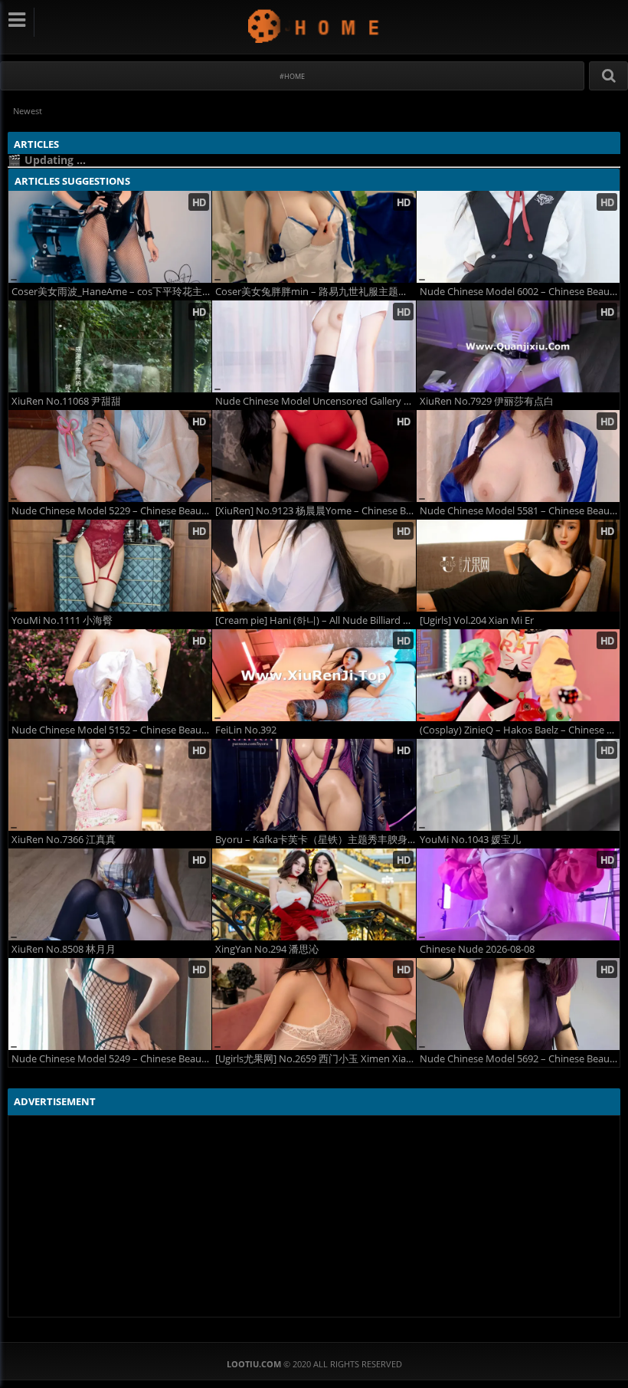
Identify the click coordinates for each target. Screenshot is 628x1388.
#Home (292, 76)
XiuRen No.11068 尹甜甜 (66, 401)
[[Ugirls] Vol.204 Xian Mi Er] (518, 566)
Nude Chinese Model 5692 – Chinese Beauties (520, 1058)
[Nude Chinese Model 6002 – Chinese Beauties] (518, 237)
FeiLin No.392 (245, 730)
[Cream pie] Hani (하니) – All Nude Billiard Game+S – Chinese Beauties (315, 620)
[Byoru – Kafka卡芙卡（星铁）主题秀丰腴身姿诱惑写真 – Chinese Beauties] (313, 785)
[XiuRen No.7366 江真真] (109, 785)
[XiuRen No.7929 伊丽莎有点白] (518, 346)
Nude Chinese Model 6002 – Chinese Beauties (520, 291)
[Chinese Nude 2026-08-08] (518, 894)
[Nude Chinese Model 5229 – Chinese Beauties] (109, 456)
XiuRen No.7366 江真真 (63, 839)
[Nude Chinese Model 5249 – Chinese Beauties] (109, 1004)
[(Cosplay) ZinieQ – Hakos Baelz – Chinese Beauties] (518, 675)
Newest (27, 110)
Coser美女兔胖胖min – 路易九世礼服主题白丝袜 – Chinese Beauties (315, 291)
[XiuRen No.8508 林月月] (109, 894)
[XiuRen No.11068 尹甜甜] (109, 346)
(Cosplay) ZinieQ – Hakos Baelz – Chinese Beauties (520, 730)
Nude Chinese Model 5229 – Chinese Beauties (111, 510)
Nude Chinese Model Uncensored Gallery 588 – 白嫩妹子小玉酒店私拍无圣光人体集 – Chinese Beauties (315, 401)
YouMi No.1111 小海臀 (62, 620)
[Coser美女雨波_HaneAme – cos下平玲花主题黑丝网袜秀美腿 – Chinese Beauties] (109, 237)
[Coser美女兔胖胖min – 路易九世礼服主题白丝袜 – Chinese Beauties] (313, 237)
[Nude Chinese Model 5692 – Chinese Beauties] (518, 1004)
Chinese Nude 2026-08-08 (477, 949)
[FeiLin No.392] (313, 675)
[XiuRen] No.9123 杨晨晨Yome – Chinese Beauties (315, 510)
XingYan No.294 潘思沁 (267, 949)
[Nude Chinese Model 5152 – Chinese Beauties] (109, 675)
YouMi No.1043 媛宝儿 (470, 839)
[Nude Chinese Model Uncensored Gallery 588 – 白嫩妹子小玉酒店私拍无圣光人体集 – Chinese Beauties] (313, 346)
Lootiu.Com (314, 25)
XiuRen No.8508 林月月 (63, 949)
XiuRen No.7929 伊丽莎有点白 (487, 401)
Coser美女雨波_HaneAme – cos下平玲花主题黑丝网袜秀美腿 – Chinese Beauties (111, 291)
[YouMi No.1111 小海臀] (109, 566)
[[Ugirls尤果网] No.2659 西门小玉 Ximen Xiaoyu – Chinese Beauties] (313, 1004)
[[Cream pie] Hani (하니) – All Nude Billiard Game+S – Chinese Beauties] (313, 566)
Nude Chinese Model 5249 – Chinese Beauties (111, 1058)
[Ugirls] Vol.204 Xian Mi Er (477, 620)
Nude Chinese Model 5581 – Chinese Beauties (520, 510)
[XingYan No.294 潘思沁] (313, 894)
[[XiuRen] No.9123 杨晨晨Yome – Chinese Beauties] (313, 456)
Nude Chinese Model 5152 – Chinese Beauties (111, 730)
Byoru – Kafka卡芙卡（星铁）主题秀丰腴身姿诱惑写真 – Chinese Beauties (315, 839)
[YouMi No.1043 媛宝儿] (518, 785)
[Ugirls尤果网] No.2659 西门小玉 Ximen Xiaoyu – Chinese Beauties (315, 1058)
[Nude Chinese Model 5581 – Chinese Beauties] (518, 456)
